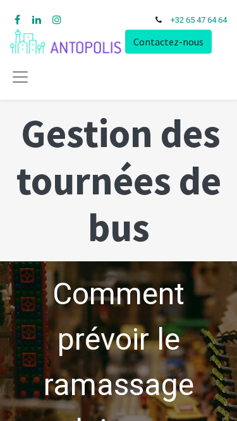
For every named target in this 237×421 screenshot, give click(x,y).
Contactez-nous (168, 41)
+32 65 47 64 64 (199, 20)
